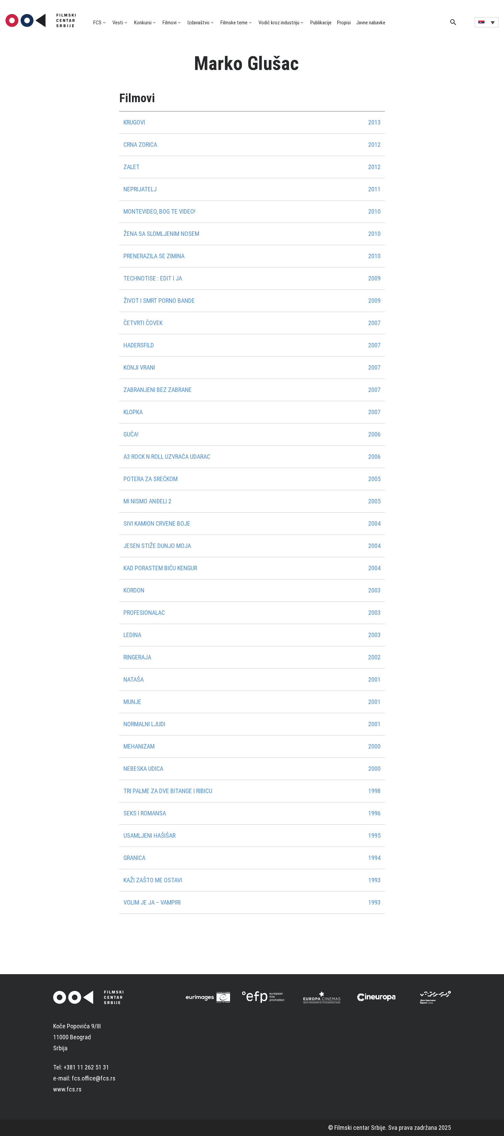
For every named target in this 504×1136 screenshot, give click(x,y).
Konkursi (143, 23)
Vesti (117, 23)
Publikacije (321, 23)
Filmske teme (234, 23)
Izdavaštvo (198, 23)
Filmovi (170, 23)
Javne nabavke (370, 23)
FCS (97, 23)
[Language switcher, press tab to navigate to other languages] (487, 22)
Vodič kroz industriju (279, 23)
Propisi (344, 23)
